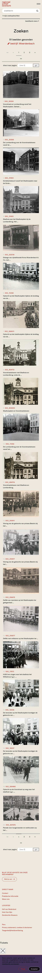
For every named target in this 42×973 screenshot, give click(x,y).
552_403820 (10, 408)
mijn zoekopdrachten (11, 16)
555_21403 (9, 178)
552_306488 (11, 786)
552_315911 (10, 520)
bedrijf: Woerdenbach (22, 43)
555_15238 (9, 293)
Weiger (23, 969)
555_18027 (10, 748)
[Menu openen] (38, 3)
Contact (5, 893)
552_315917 (10, 559)
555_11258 (10, 444)
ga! (36, 65)
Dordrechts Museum (9, 915)
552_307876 (11, 825)
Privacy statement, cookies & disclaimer (17, 927)
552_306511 (9, 331)
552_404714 (10, 482)
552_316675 (10, 597)
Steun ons (5, 899)
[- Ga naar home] (19, 3)
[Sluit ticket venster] (3, 950)
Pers (3, 924)
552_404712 (9, 370)
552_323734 (9, 254)
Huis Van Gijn (7, 912)
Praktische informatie (10, 896)
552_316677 (10, 635)
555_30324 (9, 101)
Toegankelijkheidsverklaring (12, 930)
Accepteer (34, 969)
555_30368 (9, 139)
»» (21, 58)
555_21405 (9, 216)
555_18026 (9, 710)
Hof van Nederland (9, 909)
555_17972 (10, 671)
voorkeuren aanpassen (10, 964)
